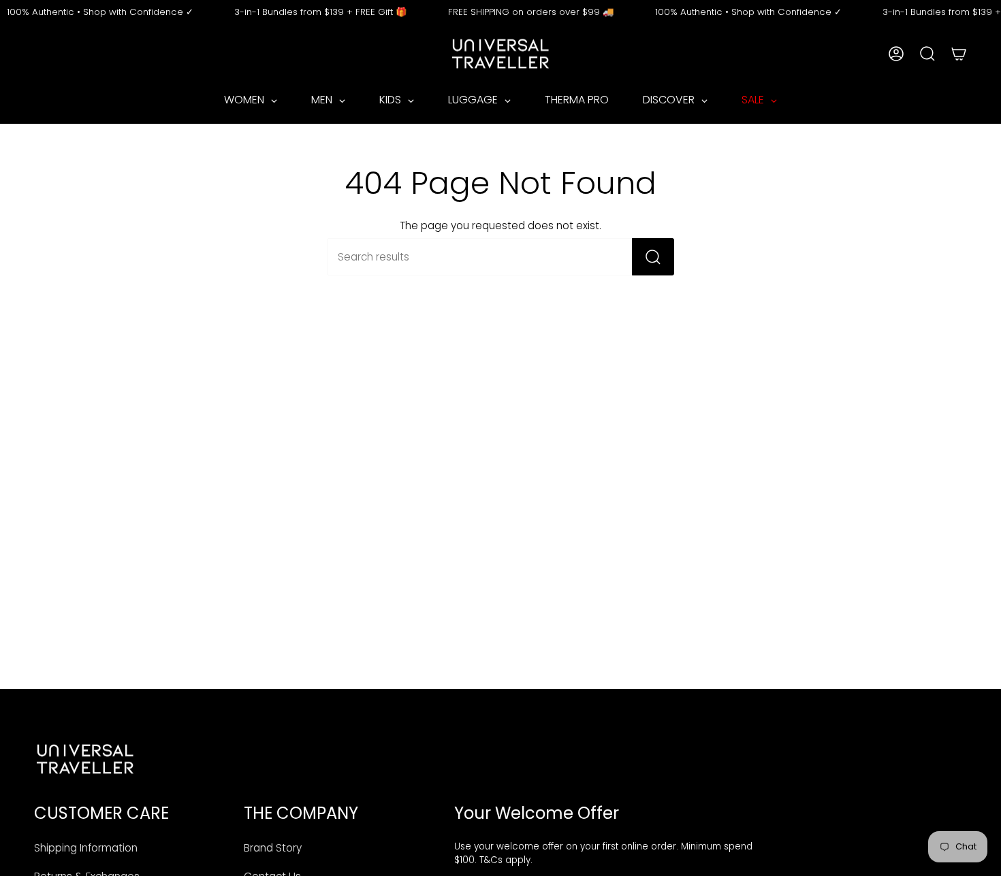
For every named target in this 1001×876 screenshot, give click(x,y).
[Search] (653, 256)
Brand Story (273, 848)
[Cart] (958, 53)
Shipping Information (86, 848)
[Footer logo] (85, 759)
